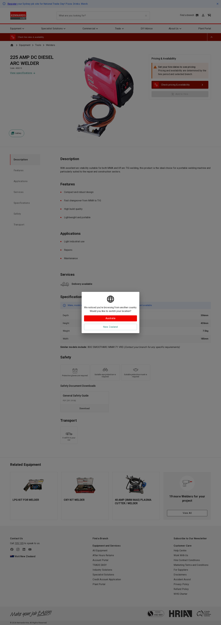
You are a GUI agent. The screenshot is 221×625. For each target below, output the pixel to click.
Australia (110, 318)
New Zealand (110, 326)
